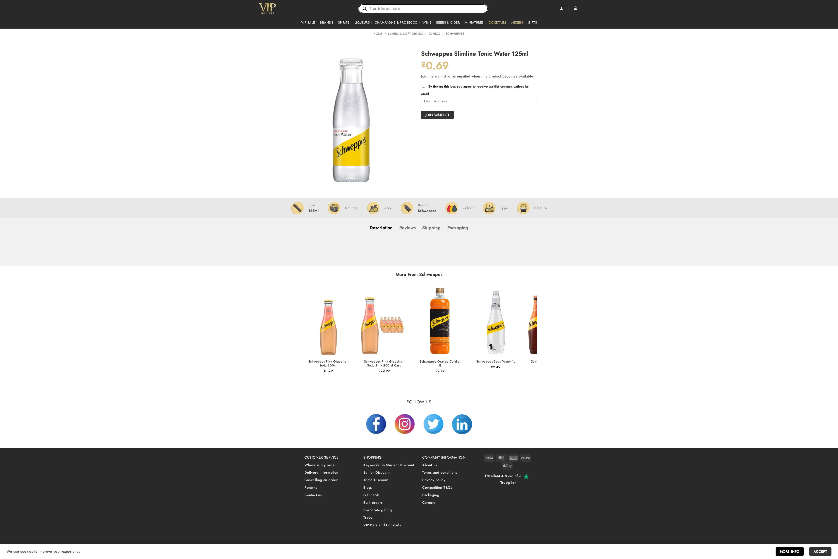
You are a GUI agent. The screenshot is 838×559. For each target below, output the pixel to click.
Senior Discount (376, 472)
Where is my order (320, 465)
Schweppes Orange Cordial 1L (440, 363)
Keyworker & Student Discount (388, 465)
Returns (310, 487)
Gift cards (371, 494)
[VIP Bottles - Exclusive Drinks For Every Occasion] (277, 8)
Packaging (430, 494)
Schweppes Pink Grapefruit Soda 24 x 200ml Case (384, 363)
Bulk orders (373, 502)
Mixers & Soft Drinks (405, 33)
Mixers (517, 22)
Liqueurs (362, 22)
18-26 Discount (375, 479)
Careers (428, 502)
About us (429, 465)
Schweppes (455, 33)
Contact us (313, 494)
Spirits (343, 22)
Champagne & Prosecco (396, 22)
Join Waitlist (438, 114)
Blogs (368, 487)
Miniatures (474, 22)
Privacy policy (433, 479)
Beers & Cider (448, 22)
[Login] (561, 8)
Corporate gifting (377, 510)
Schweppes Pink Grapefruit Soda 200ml (328, 363)
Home (378, 33)
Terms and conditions (439, 472)
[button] (575, 8)
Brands (326, 22)
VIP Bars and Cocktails (382, 525)
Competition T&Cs (437, 487)
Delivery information (321, 472)
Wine (426, 22)
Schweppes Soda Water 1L (495, 361)
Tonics (434, 33)
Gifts (532, 22)
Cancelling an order (321, 479)
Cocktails (497, 22)
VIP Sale (308, 22)
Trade (368, 517)
